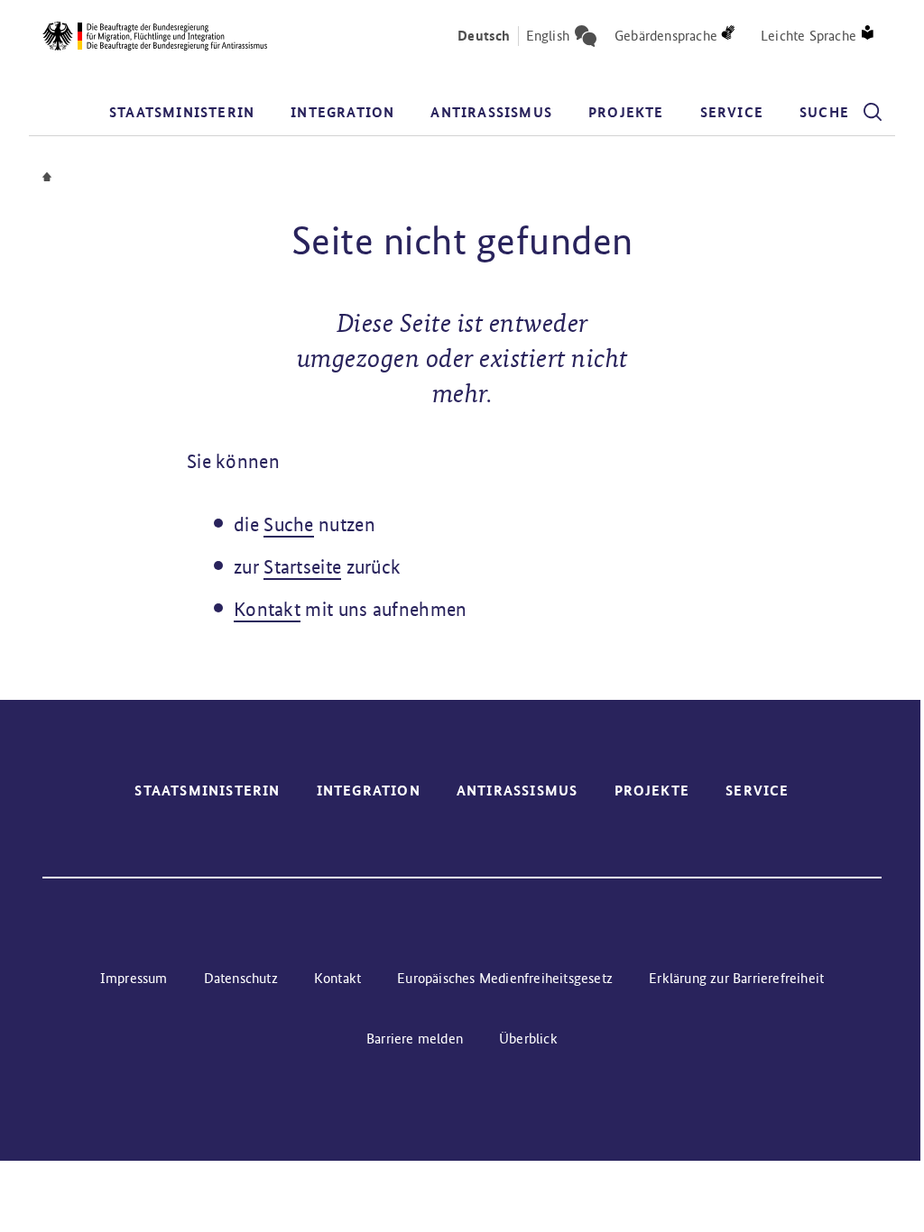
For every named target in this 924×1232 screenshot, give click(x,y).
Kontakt (267, 609)
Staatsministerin (181, 112)
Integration (342, 112)
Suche (288, 524)
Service (731, 112)
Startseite (302, 567)
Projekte (626, 112)
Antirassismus (491, 112)
